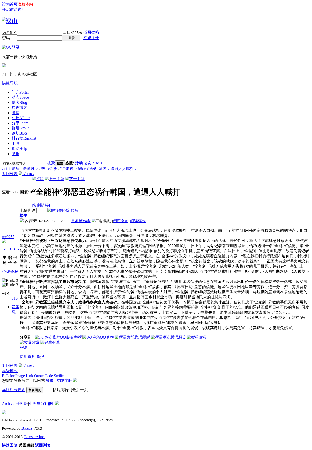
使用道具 (27, 357)
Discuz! (27, 428)
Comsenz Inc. (34, 437)
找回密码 (91, 32)
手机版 (22, 403)
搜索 (51, 163)
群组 (20, 128)
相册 (21, 118)
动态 (20, 97)
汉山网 (47, 403)
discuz (97, 163)
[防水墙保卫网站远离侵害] (57, 403)
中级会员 (10, 272)
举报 (16, 154)
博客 (19, 102)
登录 (50, 380)
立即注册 (91, 38)
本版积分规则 (13, 390)
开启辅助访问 (13, 9)
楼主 (24, 215)
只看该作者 (81, 221)
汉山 (6, 169)
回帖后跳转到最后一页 (68, 390)
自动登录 (74, 32)
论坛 (19, 133)
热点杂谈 (49, 169)
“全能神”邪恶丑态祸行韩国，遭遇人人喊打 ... (99, 169)
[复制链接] (41, 205)
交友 (88, 163)
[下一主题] (75, 179)
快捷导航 (10, 83)
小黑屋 (34, 403)
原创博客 (19, 107)
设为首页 (10, 4)
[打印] (38, 179)
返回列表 (10, 174)
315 (16, 249)
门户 (20, 92)
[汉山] (10, 21)
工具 (16, 143)
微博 (16, 113)
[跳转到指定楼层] (62, 210)
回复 (24, 347)
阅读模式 (138, 221)
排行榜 (24, 138)
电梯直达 (27, 210)
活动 (79, 163)
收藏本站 (25, 4)
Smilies (59, 376)
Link (29, 376)
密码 (6, 38)
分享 (20, 123)
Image (20, 376)
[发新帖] (26, 174)
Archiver (9, 403)
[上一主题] (54, 179)
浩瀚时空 (30, 169)
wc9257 (8, 237)
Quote (39, 376)
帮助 (19, 149)
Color (10, 376)
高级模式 (10, 371)
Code (49, 376)
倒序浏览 (120, 221)
